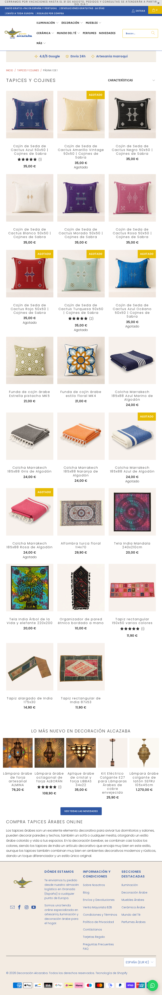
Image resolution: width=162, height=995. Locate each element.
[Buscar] (153, 33)
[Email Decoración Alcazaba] (13, 907)
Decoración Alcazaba (32, 973)
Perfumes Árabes (134, 922)
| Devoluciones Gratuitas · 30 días (82, 8)
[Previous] (6, 768)
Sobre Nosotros (94, 885)
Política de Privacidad (98, 922)
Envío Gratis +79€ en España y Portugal (31, 8)
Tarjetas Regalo (94, 937)
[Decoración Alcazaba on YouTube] (34, 907)
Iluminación (130, 885)
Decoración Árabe (134, 892)
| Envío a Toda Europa (19, 13)
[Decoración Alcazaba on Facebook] (20, 907)
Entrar (140, 10)
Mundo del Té (131, 915)
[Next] (151, 769)
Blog (86, 892)
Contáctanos (92, 929)
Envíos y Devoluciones (99, 900)
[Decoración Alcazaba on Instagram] (27, 907)
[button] (48, 23)
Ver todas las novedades (81, 811)
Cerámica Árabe (133, 907)
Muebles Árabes (133, 900)
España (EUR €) (137, 962)
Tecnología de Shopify (111, 973)
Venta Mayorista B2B (97, 907)
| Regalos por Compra (50, 13)
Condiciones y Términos (100, 915)
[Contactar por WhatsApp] (152, 985)
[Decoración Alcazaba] (18, 33)
